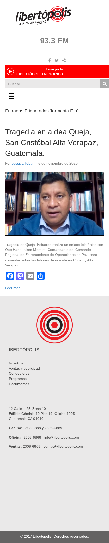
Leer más (12, 288)
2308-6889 (53, 428)
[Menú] (11, 96)
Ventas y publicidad (24, 368)
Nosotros (16, 363)
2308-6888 (32, 428)
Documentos (19, 384)
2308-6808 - (33, 446)
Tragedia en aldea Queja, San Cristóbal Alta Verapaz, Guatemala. (51, 142)
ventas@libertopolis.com (63, 446)
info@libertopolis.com (61, 437)
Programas (18, 379)
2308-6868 (32, 437)
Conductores (19, 373)
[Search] (104, 83)
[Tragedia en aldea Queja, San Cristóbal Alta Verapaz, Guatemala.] (54, 203)
